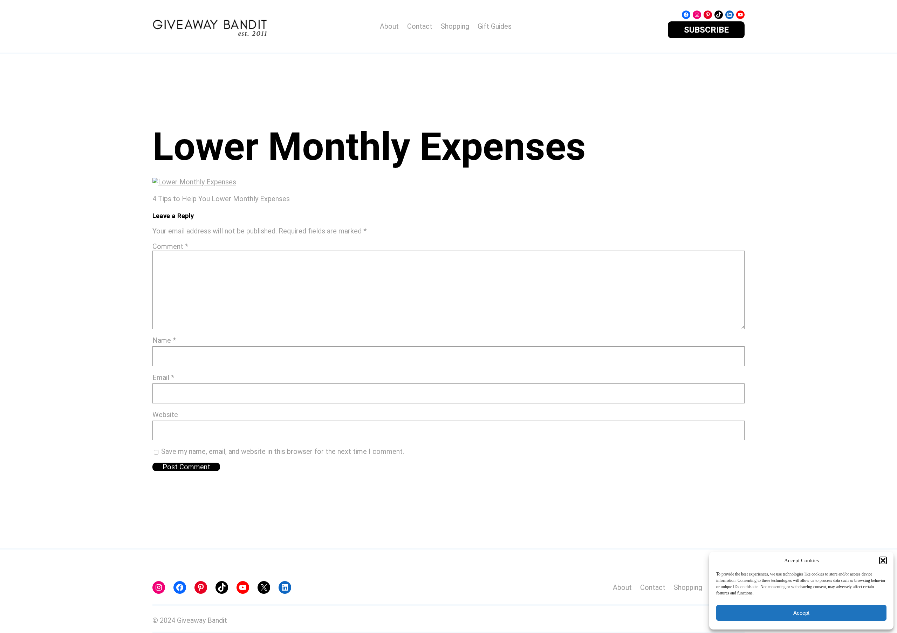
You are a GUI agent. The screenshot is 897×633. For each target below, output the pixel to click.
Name (164, 340)
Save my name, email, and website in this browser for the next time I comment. (282, 451)
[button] (882, 560)
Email (163, 377)
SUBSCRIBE (706, 30)
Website (165, 414)
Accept (801, 613)
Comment (170, 246)
